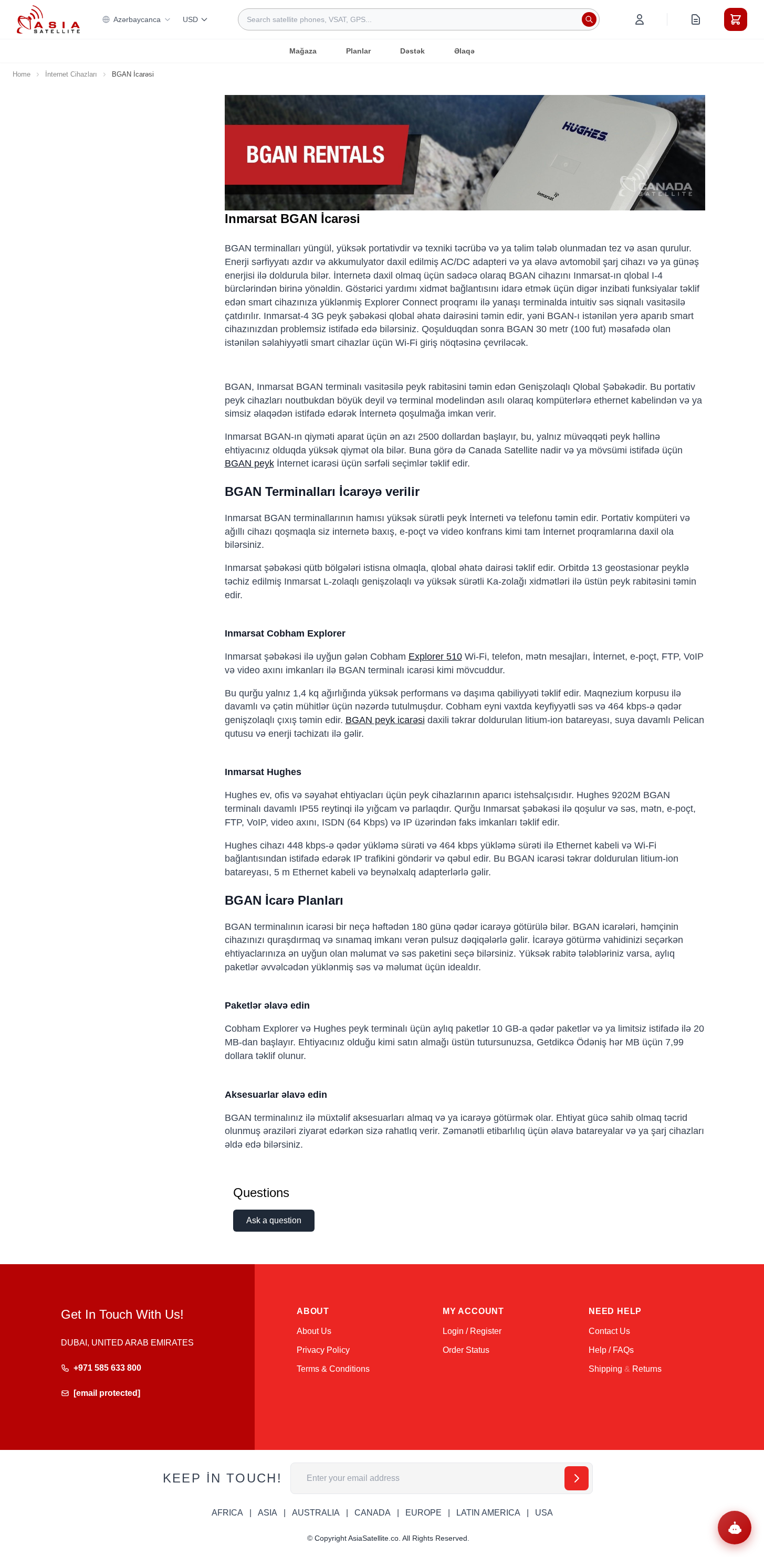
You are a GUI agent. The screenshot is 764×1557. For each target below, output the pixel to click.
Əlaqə (464, 51)
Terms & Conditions (333, 1368)
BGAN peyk (249, 463)
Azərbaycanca (137, 19)
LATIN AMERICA (488, 1512)
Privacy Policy (323, 1350)
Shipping (605, 1368)
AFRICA (227, 1512)
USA (544, 1512)
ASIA (267, 1512)
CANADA (372, 1512)
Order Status (466, 1350)
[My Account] (639, 19)
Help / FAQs (611, 1350)
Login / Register (472, 1331)
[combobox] (419, 19)
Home (21, 74)
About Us (314, 1331)
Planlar (358, 51)
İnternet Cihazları (71, 74)
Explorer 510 (435, 656)
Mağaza (303, 51)
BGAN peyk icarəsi (385, 720)
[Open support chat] (734, 1527)
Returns (647, 1368)
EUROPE (423, 1512)
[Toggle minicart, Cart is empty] (735, 19)
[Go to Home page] (48, 19)
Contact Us (609, 1331)
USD (190, 19)
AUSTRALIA (316, 1512)
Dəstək (412, 51)
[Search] (589, 19)
